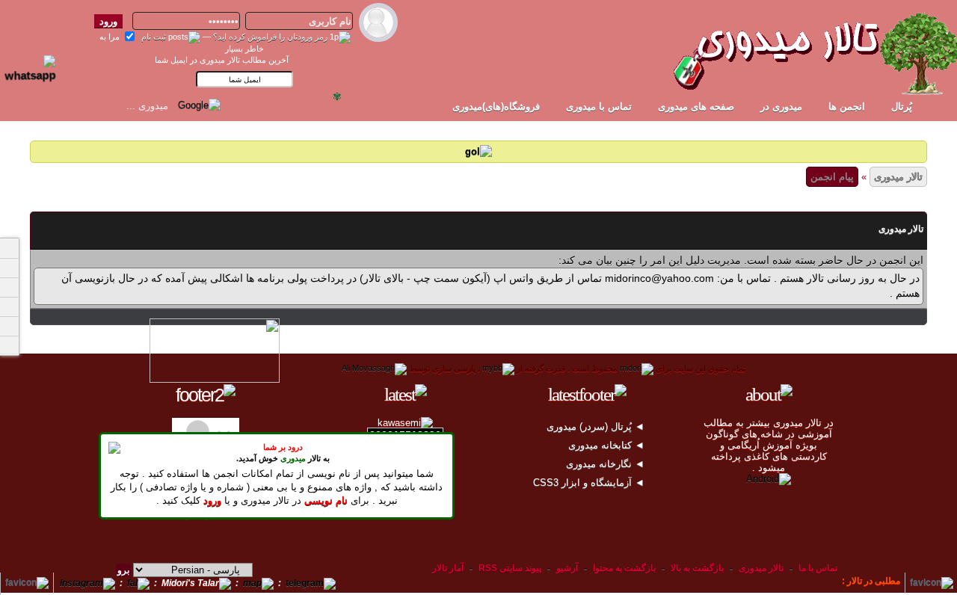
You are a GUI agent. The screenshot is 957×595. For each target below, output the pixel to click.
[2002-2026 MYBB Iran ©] (374, 368)
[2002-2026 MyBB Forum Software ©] (498, 368)
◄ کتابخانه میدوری (607, 445)
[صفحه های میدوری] (9, 268)
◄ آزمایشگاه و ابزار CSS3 (590, 482)
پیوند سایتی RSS (509, 568)
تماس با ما (817, 568)
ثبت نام (153, 36)
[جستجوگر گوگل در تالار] (199, 104)
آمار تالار (448, 568)
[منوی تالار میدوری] (9, 248)
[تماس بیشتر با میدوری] (9, 306)
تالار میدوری (898, 176)
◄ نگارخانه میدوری (606, 463)
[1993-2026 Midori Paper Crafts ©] (636, 368)
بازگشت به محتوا (623, 568)
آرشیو (567, 568)
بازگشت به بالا (697, 568)
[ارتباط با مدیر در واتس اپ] (37, 62)
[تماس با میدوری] (9, 326)
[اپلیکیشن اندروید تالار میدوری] (768, 478)
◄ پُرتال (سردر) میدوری (597, 426)
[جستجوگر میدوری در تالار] (235, 104)
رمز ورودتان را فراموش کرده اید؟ (270, 36)
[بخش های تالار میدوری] (9, 287)
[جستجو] (9, 345)
